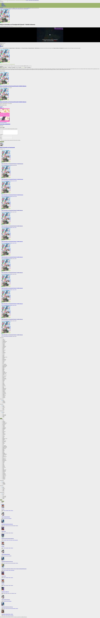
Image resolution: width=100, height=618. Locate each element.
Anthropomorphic (4, 341)
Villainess (3, 477)
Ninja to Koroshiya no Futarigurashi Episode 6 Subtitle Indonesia (13, 86)
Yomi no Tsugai (4, 531)
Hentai (3, 356)
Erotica (3, 432)
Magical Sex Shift (4, 365)
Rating (3, 498)
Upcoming (4, 402)
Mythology (3, 453)
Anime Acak (1, 7)
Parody (3, 374)
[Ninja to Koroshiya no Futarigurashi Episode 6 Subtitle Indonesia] (4, 84)
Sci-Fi (3, 463)
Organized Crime (4, 372)
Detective (3, 347)
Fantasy (3, 351)
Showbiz (3, 466)
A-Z (3, 494)
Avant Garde (4, 342)
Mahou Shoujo (4, 366)
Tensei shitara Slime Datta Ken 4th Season (7, 561)
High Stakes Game (4, 438)
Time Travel (3, 474)
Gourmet (3, 354)
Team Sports (4, 473)
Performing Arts (4, 456)
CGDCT (3, 425)
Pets (3, 375)
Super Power (4, 470)
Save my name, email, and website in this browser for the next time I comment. (10, 140)
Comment (1, 134)
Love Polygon (4, 445)
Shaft (7, 67)
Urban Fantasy (4, 393)
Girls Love (3, 353)
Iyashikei (3, 361)
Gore (3, 435)
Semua (3, 400)
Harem (3, 355)
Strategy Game (4, 388)
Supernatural (4, 389)
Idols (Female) (4, 359)
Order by (2, 492)
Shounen (3, 384)
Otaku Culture (4, 373)
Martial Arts (3, 367)
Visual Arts (3, 396)
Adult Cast (3, 421)
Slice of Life (4, 467)
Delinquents (3, 428)
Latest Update (4, 414)
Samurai (3, 380)
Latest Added (4, 415)
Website (1, 138)
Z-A (3, 495)
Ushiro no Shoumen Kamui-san (6, 554)
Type (1, 485)
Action (3, 339)
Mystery (3, 452)
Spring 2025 (22, 67)
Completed (4, 483)
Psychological (4, 376)
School (3, 381)
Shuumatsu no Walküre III (5, 591)
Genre (1, 337)
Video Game (4, 395)
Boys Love (3, 424)
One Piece (3, 546)
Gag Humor (3, 352)
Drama (3, 348)
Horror (3, 358)
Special (3, 409)
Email (1, 137)
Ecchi (3, 349)
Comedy (3, 345)
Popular (3, 416)
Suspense (3, 391)
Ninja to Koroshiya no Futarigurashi (17, 26)
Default (3, 412)
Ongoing (4, 401)
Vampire (3, 394)
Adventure (3, 340)
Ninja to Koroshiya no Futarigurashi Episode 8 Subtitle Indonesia (13, 101)
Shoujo (3, 383)
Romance (3, 379)
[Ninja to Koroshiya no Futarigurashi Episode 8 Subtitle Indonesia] (4, 100)
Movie (3, 408)
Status (2, 480)
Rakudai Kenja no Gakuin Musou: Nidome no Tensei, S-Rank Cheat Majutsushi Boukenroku (14, 568)
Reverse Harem (4, 460)
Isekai (3, 442)
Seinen (3, 382)
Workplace (3, 397)
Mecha (3, 449)
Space (3, 386)
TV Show (3, 407)
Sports (3, 387)
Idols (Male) (4, 360)
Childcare (3, 344)
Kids (3, 363)
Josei (3, 362)
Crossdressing (4, 346)
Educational (3, 431)
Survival (3, 390)
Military (3, 369)
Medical (3, 368)
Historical (3, 439)
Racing (3, 377)
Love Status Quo (4, 446)
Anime (3, 489)
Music (3, 370)
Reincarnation (4, 459)
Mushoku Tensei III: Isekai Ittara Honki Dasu (8, 538)
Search (1, 418)
